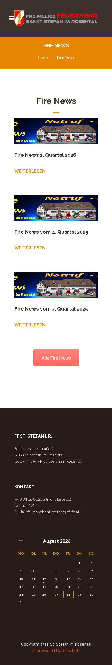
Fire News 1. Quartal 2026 (45, 155)
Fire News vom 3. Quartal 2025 (51, 309)
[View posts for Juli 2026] (21, 541)
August (56, 541)
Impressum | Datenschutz (56, 650)
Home (43, 57)
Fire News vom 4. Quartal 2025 (51, 232)
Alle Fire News (56, 357)
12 (44, 579)
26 (44, 594)
